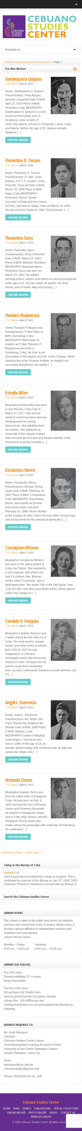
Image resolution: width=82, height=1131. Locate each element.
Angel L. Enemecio (20, 702)
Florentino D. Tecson (22, 160)
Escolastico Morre (20, 470)
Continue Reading (18, 140)
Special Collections (66, 1108)
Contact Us (68, 1113)
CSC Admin (11, 83)
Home (8, 62)
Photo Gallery (37, 1113)
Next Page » (33, 852)
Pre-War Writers (42, 62)
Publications (42, 1108)
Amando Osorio (18, 779)
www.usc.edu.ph (41, 1117)
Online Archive (23, 62)
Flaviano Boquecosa (22, 315)
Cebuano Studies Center (41, 1102)
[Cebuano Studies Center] (41, 37)
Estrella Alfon (16, 392)
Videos (53, 1113)
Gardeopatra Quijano (23, 78)
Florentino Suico (19, 237)
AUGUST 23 (11, 872)
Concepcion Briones (21, 547)
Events (27, 1108)
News (16, 1108)
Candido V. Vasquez (21, 621)
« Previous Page (12, 852)
